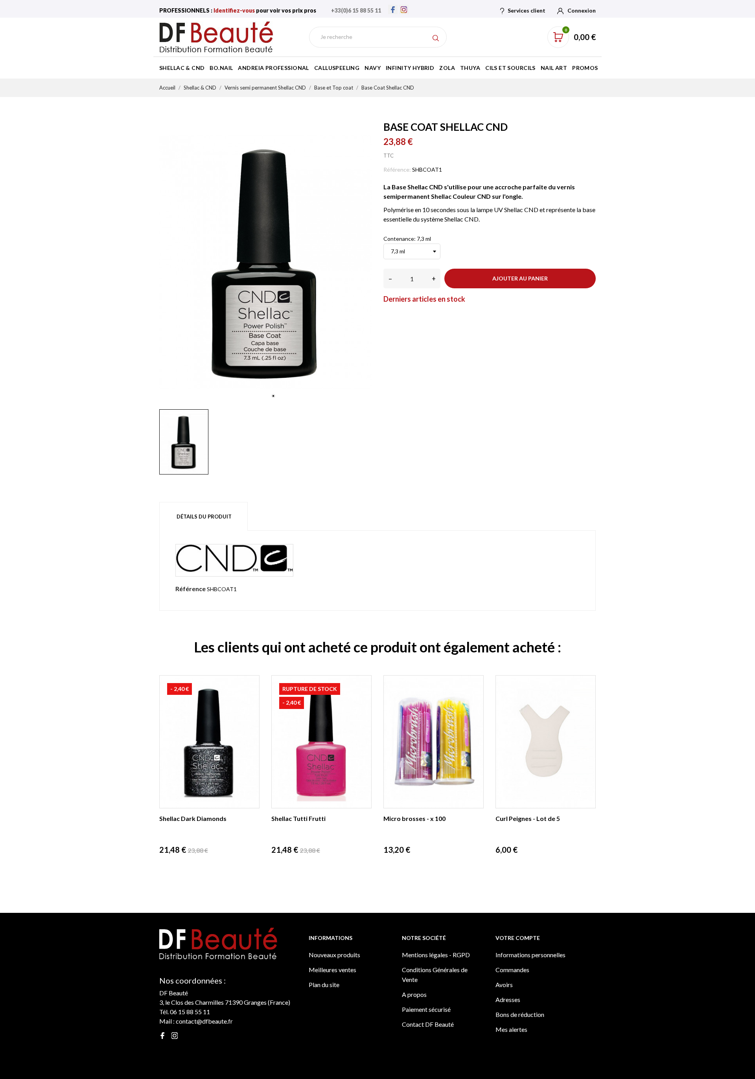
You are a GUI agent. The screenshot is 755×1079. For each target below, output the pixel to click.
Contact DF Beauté (428, 1024)
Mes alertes (511, 1029)
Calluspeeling (336, 67)
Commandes (512, 969)
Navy (373, 67)
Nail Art (554, 67)
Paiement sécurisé (426, 1009)
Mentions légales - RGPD (436, 954)
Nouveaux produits (334, 954)
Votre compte (517, 937)
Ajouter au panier (520, 278)
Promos (585, 67)
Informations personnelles (530, 954)
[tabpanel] (265, 262)
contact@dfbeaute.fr (204, 1021)
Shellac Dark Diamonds (192, 818)
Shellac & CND (181, 67)
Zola (447, 67)
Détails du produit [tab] (204, 516)
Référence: (397, 169)
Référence (190, 588)
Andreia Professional (273, 67)
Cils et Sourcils (510, 67)
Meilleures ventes (332, 969)
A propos (414, 994)
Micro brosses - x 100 (414, 818)
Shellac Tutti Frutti (298, 818)
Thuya (470, 67)
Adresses (507, 999)
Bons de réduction (519, 1014)
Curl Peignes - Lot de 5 (527, 818)
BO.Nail (221, 67)
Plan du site (324, 984)
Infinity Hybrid (410, 67)
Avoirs (504, 984)
